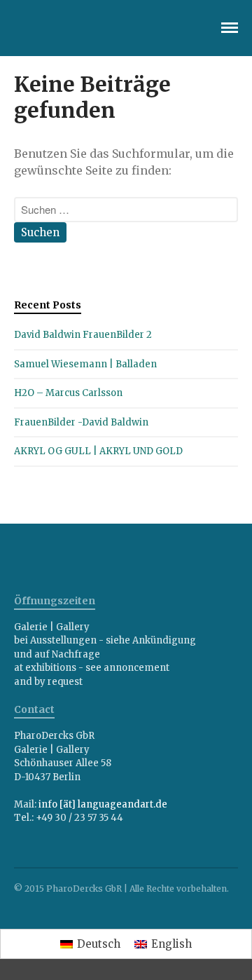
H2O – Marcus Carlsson (68, 393)
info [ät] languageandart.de (102, 804)
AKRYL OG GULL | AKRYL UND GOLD (98, 451)
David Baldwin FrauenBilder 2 (83, 335)
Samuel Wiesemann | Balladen (85, 364)
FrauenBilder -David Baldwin (81, 422)
